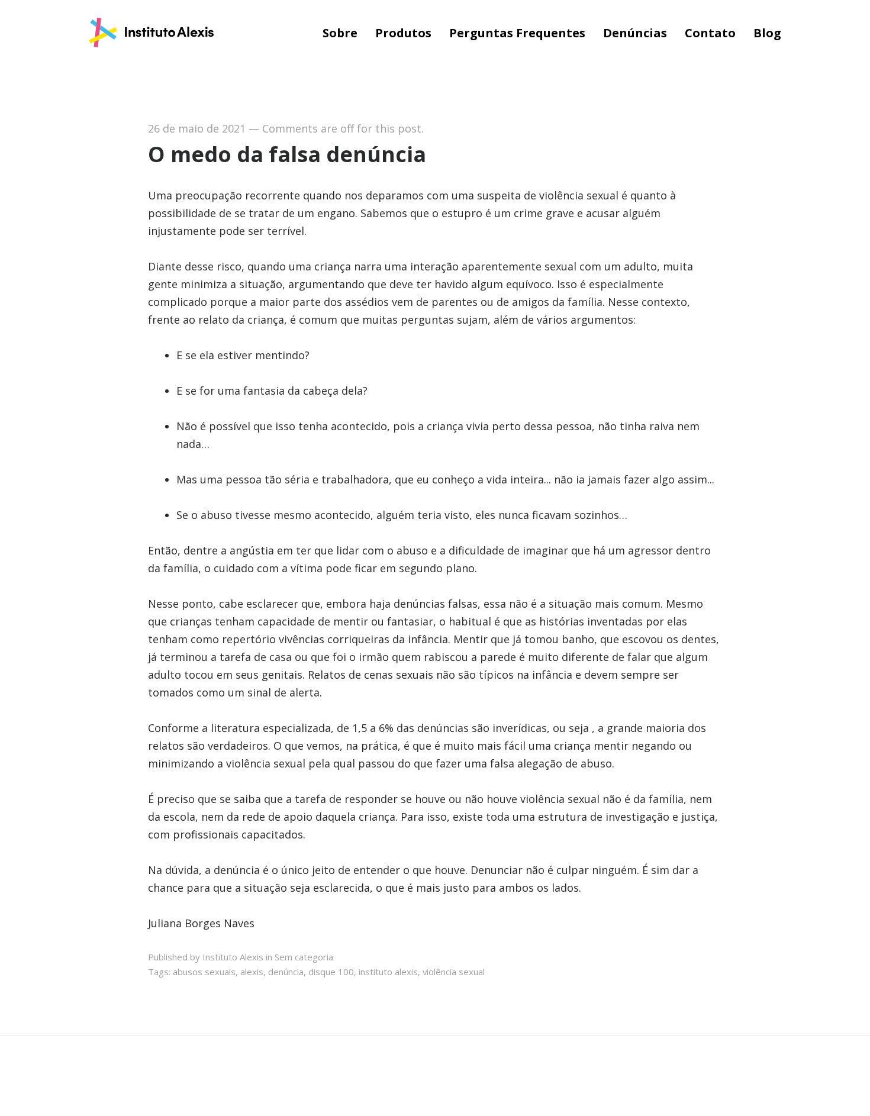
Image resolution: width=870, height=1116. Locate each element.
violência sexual (454, 972)
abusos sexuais (204, 972)
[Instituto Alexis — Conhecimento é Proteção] (151, 33)
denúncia (286, 972)
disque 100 (331, 972)
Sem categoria (304, 957)
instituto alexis (388, 972)
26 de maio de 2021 (197, 128)
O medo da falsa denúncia (287, 154)
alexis (251, 972)
